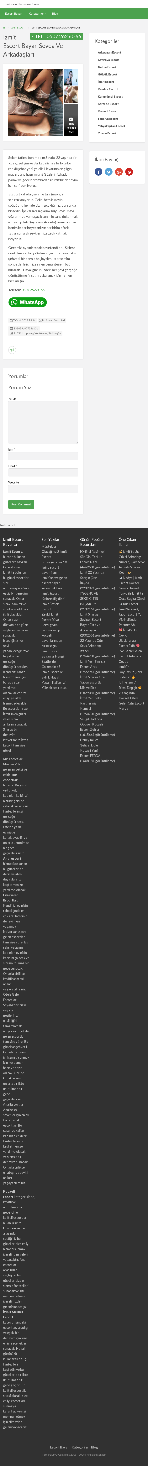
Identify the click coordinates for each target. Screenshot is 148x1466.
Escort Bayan (13, 13)
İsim (11, 449)
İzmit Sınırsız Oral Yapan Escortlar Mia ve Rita (92, 682)
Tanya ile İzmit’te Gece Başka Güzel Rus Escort (132, 598)
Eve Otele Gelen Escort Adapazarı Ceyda (131, 656)
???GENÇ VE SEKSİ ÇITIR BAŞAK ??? (89, 598)
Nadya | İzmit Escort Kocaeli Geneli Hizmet (130, 583)
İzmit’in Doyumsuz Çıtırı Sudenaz (130, 672)
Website (13, 482)
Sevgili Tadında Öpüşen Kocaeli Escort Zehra (91, 724)
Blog (55, 13)
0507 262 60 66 (64, 36)
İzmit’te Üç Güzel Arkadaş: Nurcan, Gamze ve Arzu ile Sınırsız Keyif (132, 562)
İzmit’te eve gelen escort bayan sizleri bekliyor (54, 583)
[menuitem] (13, 13)
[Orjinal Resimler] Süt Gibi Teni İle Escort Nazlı (92, 557)
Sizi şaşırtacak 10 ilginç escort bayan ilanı (54, 567)
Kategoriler (36, 13)
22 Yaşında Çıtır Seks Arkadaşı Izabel (91, 645)
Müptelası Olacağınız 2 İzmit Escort (54, 551)
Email (12, 466)
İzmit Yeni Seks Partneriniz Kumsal (91, 703)
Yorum (12, 398)
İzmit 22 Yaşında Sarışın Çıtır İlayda (92, 577)
